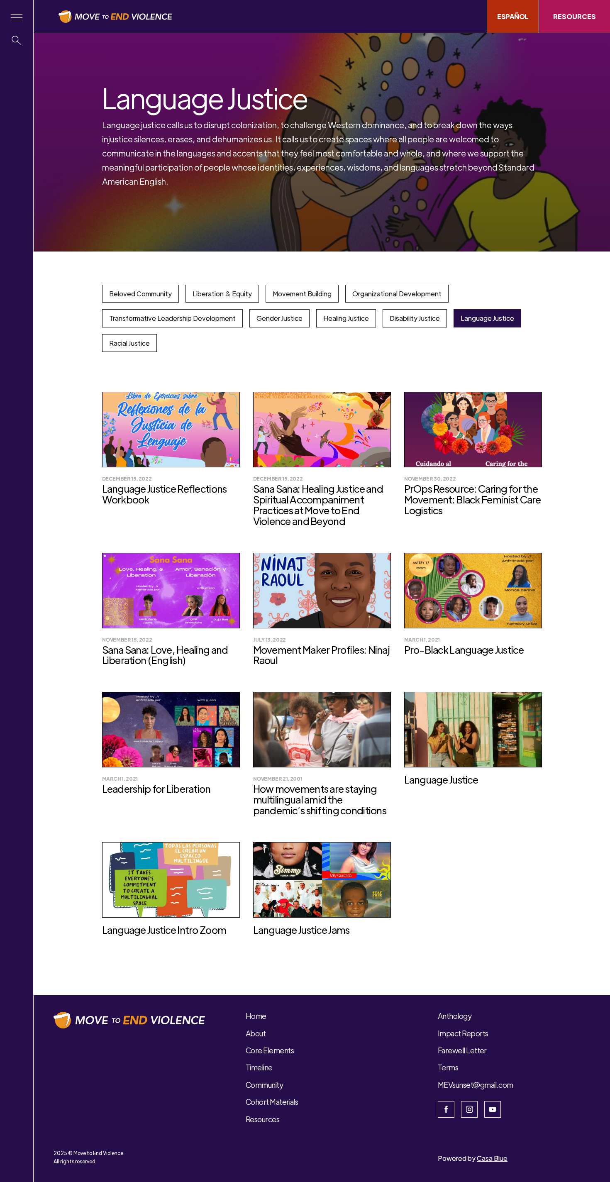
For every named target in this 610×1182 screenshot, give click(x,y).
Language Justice (487, 318)
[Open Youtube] (492, 1109)
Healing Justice (346, 318)
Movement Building (302, 293)
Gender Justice (279, 318)
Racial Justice (129, 343)
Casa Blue (492, 1158)
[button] (16, 17)
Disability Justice (415, 318)
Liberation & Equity (222, 293)
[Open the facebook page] (446, 1109)
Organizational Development (397, 293)
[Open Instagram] (469, 1109)
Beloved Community (140, 293)
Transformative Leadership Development (172, 318)
